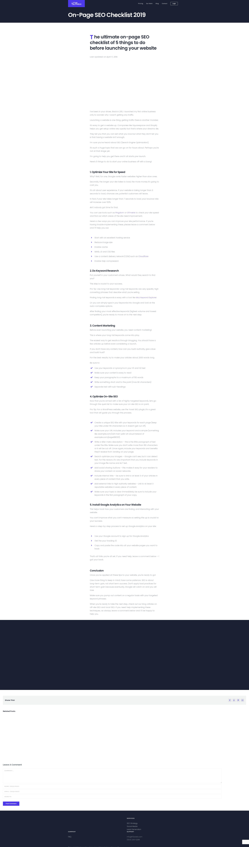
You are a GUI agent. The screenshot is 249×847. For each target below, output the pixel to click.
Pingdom (119, 212)
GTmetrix (131, 212)
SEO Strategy (132, 823)
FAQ (69, 837)
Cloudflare (143, 256)
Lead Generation (134, 829)
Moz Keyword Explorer (146, 297)
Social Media (132, 826)
